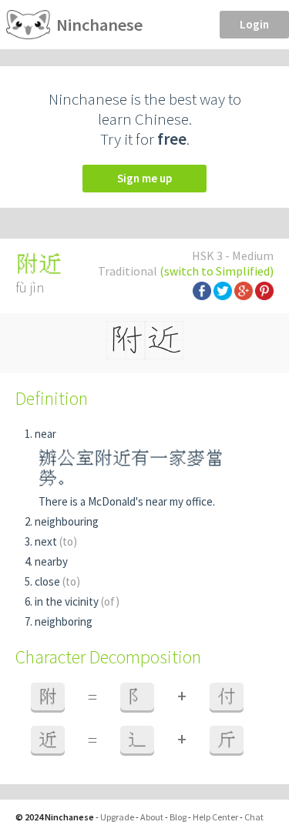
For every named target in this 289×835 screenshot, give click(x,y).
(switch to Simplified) (217, 271)
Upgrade (117, 817)
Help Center (215, 817)
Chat (254, 817)
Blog (178, 817)
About (151, 817)
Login (254, 24)
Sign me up (144, 178)
